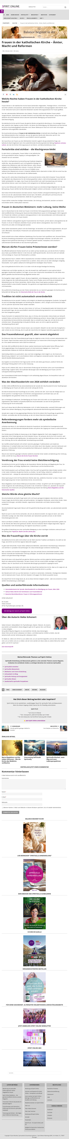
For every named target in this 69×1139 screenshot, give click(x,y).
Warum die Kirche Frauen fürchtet (27, 456)
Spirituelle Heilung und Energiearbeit (15, 676)
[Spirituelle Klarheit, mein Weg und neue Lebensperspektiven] (56, 748)
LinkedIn (49, 1115)
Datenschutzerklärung (53, 1091)
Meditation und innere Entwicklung (15, 671)
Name (3, 792)
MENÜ (2, 12)
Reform (34, 689)
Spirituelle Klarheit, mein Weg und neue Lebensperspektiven (55, 759)
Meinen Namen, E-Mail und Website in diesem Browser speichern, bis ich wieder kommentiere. (32, 807)
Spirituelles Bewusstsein (11, 669)
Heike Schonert (17, 689)
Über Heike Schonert (30, 1108)
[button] (3, 94)
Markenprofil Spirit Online (32, 1114)
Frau (7, 689)
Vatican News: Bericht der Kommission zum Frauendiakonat (23, 592)
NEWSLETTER (32, 7)
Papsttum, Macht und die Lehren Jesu (23, 531)
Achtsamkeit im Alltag (11, 674)
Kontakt (27, 1117)
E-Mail (4, 797)
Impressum (50, 1094)
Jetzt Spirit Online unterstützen (35, 720)
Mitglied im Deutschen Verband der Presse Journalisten (34, 1128)
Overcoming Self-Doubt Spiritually (32, 758)
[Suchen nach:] (34, 1073)
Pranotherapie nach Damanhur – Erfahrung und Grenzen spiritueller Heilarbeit (12, 1108)
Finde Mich (28, 1120)
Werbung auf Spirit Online (32, 1088)
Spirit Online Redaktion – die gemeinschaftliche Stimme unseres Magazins (12, 1097)
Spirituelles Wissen (10, 679)
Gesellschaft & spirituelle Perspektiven (16, 681)
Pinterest (49, 1118)
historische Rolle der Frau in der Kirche (33, 292)
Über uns (27, 1105)
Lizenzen (49, 1100)
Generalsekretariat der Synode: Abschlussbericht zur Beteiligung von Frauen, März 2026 (32, 589)
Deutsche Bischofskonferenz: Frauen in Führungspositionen (23, 594)
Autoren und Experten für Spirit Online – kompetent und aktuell (33, 1092)
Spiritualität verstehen (11, 666)
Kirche (27, 689)
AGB (48, 1097)
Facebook (50, 1109)
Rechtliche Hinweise (52, 1088)
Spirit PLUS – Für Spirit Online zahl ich (34, 1123)
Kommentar (5, 778)
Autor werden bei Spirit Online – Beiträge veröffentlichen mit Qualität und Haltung (33, 1098)
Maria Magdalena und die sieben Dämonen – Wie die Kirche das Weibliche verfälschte (11, 760)
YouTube (49, 1112)
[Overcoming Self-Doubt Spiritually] (34, 748)
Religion (42, 689)
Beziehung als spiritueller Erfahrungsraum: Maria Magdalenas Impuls (9, 1090)
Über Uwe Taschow (30, 1111)
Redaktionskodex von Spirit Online (34, 1103)
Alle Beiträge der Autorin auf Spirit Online (17, 611)
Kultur (17, 51)
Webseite (4, 802)
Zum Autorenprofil (7, 646)
